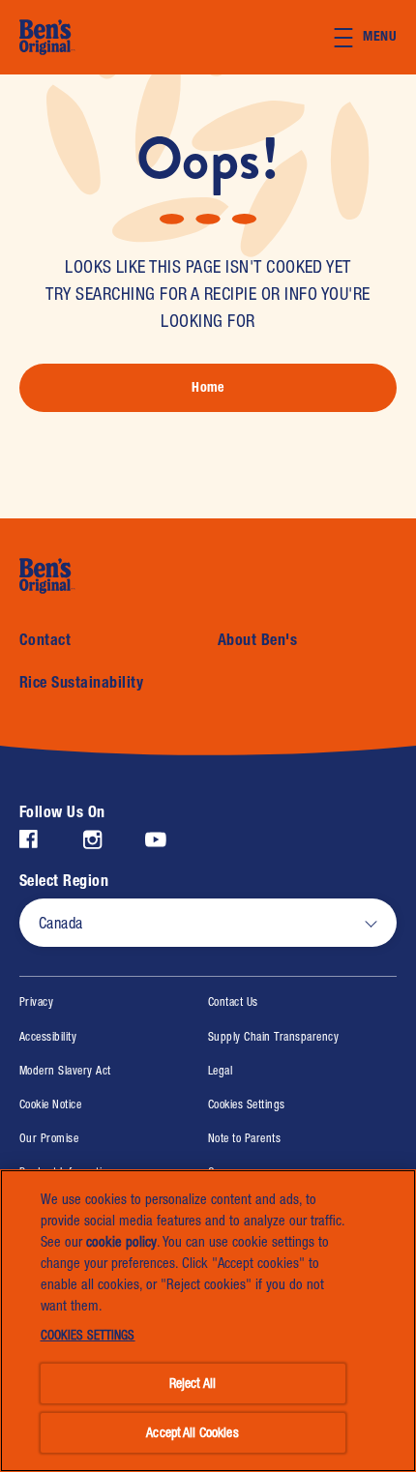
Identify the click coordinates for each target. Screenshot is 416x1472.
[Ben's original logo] (69, 576)
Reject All (192, 1383)
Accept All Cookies (192, 1432)
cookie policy (121, 1241)
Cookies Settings (246, 1105)
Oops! (208, 158)
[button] (375, 37)
